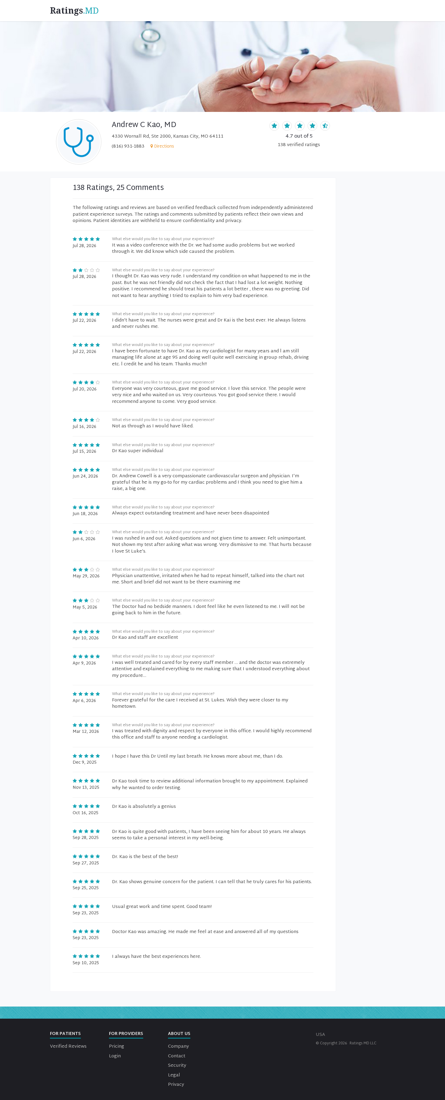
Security (177, 1066)
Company (178, 1047)
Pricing (116, 1047)
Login (115, 1056)
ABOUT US (179, 1034)
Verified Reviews (68, 1047)
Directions (164, 146)
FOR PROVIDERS (126, 1034)
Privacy (176, 1085)
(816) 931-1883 (128, 146)
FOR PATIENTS (65, 1034)
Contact (176, 1056)
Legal (174, 1075)
